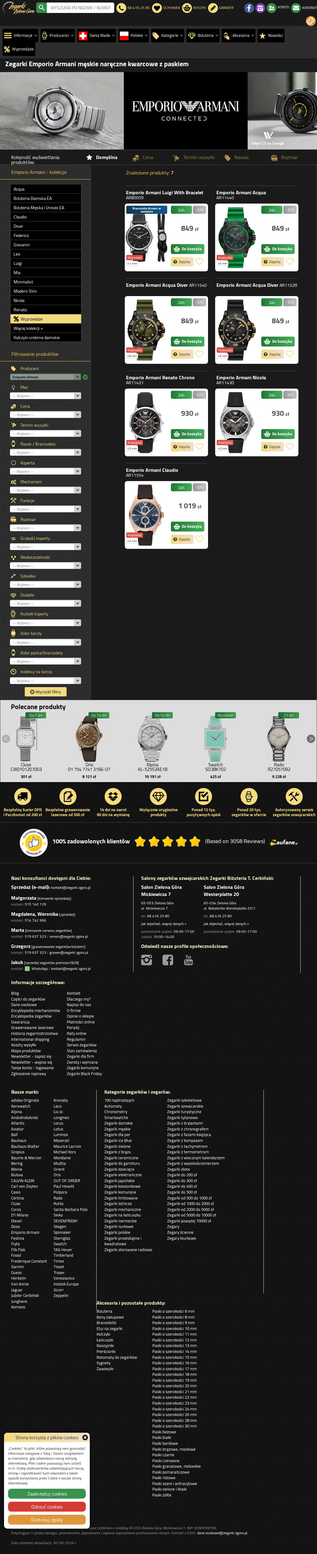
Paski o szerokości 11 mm (174, 1334)
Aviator (17, 1129)
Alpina (16, 1111)
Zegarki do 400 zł (182, 1186)
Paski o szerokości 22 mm (174, 1397)
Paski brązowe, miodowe (174, 1449)
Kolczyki (103, 1334)
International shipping (30, 1039)
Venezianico (64, 1278)
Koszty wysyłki (23, 1044)
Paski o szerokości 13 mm (174, 1345)
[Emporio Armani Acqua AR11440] (237, 237)
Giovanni (22, 245)
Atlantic (18, 1123)
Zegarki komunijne (83, 1067)
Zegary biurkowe (181, 1238)
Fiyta (15, 1243)
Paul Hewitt (64, 1186)
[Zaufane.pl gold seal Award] (34, 843)
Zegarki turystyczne (184, 1111)
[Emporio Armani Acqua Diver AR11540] (146, 330)
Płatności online (81, 1022)
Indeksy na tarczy (36, 671)
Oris (57, 1174)
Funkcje (27, 500)
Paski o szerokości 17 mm (174, 1368)
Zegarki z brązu (117, 1152)
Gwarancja (20, 1022)
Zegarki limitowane (121, 1198)
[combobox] (80, 7)
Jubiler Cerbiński (25, 1295)
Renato (20, 310)
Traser (59, 1272)
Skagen (60, 1226)
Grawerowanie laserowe (32, 1027)
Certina (17, 1198)
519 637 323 (35, 936)
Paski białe (161, 1437)
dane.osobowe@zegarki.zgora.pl (222, 1532)
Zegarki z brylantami (185, 1123)
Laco (58, 1106)
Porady (73, 1027)
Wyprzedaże (31, 319)
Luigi (18, 263)
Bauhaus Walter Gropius (25, 1149)
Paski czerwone (166, 1460)
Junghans (19, 1301)
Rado (58, 1198)
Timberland (63, 1255)
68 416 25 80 (158, 915)
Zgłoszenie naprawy (28, 1073)
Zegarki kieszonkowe (122, 1186)
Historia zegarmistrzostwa (34, 1033)
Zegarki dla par (117, 1134)
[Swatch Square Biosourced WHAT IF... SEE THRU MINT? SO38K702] (215, 737)
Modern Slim (25, 291)
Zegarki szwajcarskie (185, 1106)
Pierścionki (106, 1351)
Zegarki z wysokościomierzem (193, 1163)
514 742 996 (35, 920)
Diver (18, 226)
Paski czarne (163, 1454)
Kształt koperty (34, 614)
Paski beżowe (164, 1432)
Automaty (113, 1106)
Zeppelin (61, 1295)
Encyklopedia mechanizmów (35, 1010)
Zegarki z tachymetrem (187, 1146)
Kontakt (73, 993)
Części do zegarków (28, 999)
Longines (61, 1117)
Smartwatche (116, 1117)
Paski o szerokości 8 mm (173, 1317)
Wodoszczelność (35, 557)
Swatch (60, 1243)
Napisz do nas (79, 1004)
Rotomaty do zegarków (117, 1357)
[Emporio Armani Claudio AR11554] (146, 515)
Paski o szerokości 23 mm (174, 1403)
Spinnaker (62, 1232)
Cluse (15, 1203)
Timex (59, 1261)
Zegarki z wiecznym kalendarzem (196, 1157)
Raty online (76, 1033)
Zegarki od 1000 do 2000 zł (190, 1203)
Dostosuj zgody (47, 1519)
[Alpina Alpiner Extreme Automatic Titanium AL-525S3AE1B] (152, 737)
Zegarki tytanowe (182, 1117)
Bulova (17, 1174)
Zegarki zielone (117, 1146)
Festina (17, 1238)
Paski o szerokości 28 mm (174, 1420)
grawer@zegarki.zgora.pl (69, 952)
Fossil (16, 1255)
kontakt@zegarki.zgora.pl (71, 887)
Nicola (19, 300)
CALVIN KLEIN (22, 1180)
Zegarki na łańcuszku (122, 1215)
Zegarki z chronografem (188, 1129)
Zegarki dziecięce (119, 1169)
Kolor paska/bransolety (41, 653)
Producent (29, 368)
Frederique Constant (29, 1261)
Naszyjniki (105, 1345)
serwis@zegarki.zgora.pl (69, 936)
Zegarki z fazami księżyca (189, 1134)
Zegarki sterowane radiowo (128, 1249)
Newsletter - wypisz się (31, 1062)
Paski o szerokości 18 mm (174, 1374)
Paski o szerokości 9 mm (173, 1322)
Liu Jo (58, 1111)
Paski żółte (162, 1495)
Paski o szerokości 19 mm (174, 1380)
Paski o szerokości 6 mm (173, 1311)
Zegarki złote (178, 1169)
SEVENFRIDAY (66, 1221)
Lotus (58, 1129)
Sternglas (62, 1238)
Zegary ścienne (180, 1232)
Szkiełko (28, 576)
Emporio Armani (164, 195)
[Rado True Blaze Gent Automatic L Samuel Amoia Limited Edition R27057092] (279, 737)
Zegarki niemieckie (120, 1221)
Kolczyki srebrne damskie (37, 338)
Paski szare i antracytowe (174, 1483)
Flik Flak (18, 1249)
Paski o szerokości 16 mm (174, 1363)
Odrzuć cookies (47, 1506)
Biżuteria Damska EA (33, 198)
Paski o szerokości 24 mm (174, 1409)
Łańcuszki (105, 1340)
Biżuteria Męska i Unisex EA (39, 208)
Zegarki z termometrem (188, 1152)
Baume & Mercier (26, 1157)
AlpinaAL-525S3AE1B (152, 767)
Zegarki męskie (117, 1129)
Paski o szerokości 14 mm (174, 1351)
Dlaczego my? (79, 999)
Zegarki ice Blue (118, 1140)
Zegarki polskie (117, 1232)
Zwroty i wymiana (82, 1062)
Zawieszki (105, 1368)
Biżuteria (104, 1311)
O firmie (74, 1010)
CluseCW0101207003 (26, 767)
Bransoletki (106, 1322)
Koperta (27, 463)
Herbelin (18, 1278)
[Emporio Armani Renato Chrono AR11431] (146, 422)
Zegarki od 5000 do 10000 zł (191, 1215)
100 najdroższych (119, 1100)
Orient (59, 1169)
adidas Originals (25, 1100)
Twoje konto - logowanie (32, 1067)
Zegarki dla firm (80, 1056)
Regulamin (76, 1039)
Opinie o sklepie (80, 1016)
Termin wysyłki (34, 425)
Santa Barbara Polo (71, 1209)
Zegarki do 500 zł (182, 1192)
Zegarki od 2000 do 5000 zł (190, 1209)
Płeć (24, 387)
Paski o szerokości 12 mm (174, 1340)
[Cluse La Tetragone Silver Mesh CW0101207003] (26, 737)
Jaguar (17, 1290)
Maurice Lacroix (67, 1146)
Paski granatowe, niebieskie (176, 1466)
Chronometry (115, 1111)
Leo (17, 254)
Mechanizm (31, 482)
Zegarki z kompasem (185, 1140)
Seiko (58, 1215)
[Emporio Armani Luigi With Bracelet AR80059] (146, 237)
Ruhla (58, 1203)
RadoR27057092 (279, 767)
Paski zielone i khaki (169, 1489)
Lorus (58, 1123)
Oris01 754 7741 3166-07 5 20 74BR (89, 769)
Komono (18, 1307)
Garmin (17, 1266)
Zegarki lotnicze (118, 1203)
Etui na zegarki (109, 1328)
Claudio (20, 217)
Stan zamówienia (82, 1050)
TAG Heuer (63, 1249)
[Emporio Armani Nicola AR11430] (237, 422)
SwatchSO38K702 (215, 767)
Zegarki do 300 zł (182, 1180)
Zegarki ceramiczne (121, 1157)
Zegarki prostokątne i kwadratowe (122, 1241)
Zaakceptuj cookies (47, 1493)
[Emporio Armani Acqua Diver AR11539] (237, 330)
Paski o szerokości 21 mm (174, 1391)
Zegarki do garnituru (122, 1163)
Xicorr (59, 1290)
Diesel (16, 1221)
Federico (21, 235)
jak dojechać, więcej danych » (163, 923)
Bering (17, 1163)
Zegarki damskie (118, 1123)
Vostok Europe (66, 1284)
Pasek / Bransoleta (37, 444)
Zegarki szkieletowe (184, 1100)
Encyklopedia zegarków (31, 1016)
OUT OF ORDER (67, 1180)
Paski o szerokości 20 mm (174, 1385)
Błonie (16, 1169)
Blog (15, 993)
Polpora (60, 1192)
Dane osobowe (24, 1004)
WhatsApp (39, 968)
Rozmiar (28, 519)
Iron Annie (20, 1284)
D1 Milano (19, 1215)
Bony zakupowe (110, 1317)
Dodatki (27, 595)
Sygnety (104, 1363)
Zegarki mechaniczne (122, 1209)
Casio (15, 1192)
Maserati (61, 1140)
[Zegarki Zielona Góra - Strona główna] (19, 7)
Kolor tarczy (31, 633)
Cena (25, 406)
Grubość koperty (35, 538)
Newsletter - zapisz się (31, 1056)
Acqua (19, 189)
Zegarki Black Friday (84, 1073)
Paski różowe (164, 1477)
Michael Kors (65, 1152)
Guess (16, 1272)
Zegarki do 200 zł (182, 1174)
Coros (16, 1209)
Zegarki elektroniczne (123, 1174)
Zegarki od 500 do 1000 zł (189, 1198)
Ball (14, 1134)
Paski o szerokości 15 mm (174, 1357)
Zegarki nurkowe (118, 1226)
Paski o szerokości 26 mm (174, 1414)
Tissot (59, 1266)
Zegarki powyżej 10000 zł (189, 1221)
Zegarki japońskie (119, 1180)
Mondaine (62, 1157)
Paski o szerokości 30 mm (174, 1426)
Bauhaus (18, 1140)
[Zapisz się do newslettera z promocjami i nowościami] (311, 21)
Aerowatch (20, 1106)
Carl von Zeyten (24, 1186)
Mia (17, 273)
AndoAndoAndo (24, 1117)
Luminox (61, 1134)
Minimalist (23, 282)
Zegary (173, 1226)
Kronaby (61, 1100)
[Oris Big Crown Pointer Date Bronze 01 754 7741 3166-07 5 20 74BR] (89, 737)
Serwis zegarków (82, 1044)
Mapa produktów (26, 1050)
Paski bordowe (165, 1443)
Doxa (15, 1226)
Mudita (60, 1163)
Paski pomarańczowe (170, 1472)
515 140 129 (35, 904)
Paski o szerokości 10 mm (174, 1328)
